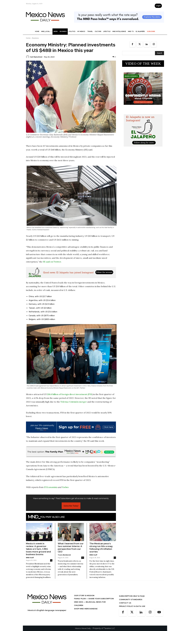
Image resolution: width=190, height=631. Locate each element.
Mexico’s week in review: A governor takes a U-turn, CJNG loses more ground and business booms (38, 549)
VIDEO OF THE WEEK (143, 64)
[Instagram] (154, 44)
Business (35, 38)
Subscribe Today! (71, 506)
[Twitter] (139, 44)
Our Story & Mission (84, 595)
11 (82, 558)
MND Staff (30, 558)
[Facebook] (132, 44)
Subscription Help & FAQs (132, 596)
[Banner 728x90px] (71, 451)
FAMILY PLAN (80, 599)
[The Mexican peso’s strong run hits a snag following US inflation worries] (102, 532)
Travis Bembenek (64, 555)
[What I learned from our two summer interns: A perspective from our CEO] (71, 532)
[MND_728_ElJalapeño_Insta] (71, 272)
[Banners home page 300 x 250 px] (143, 107)
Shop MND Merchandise (85, 609)
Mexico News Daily (83, 628)
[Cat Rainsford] (28, 57)
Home (28, 38)
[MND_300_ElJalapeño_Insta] (143, 148)
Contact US (125, 603)
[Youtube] (159, 612)
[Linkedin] (147, 44)
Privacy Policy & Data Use (132, 606)
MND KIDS (79, 602)
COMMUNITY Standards (130, 599)
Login (158, 6)
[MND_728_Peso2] (119, 24)
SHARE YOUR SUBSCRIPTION (101, 599)
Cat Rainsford (36, 57)
